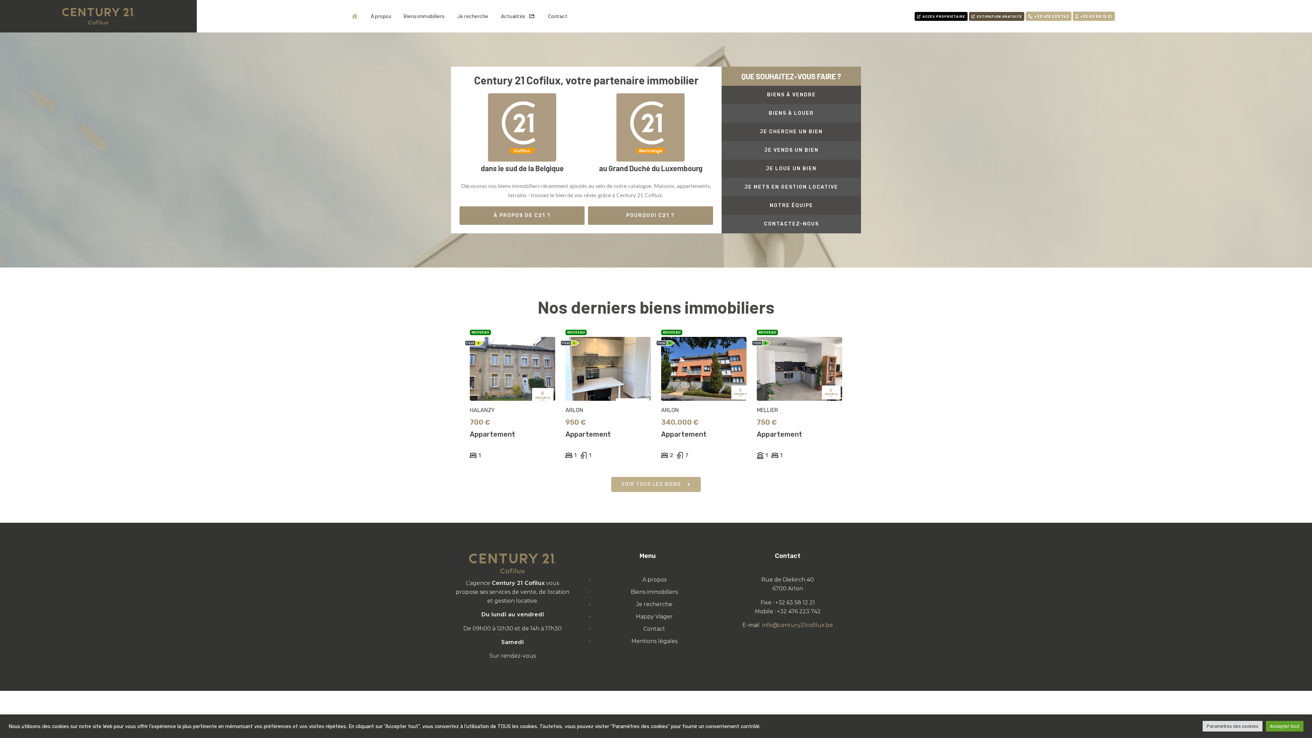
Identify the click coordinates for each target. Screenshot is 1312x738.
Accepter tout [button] (1284, 726)
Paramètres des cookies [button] (1232, 726)
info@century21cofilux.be (797, 625)
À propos (381, 16)
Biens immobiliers (424, 16)
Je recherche (472, 16)
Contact (558, 16)
